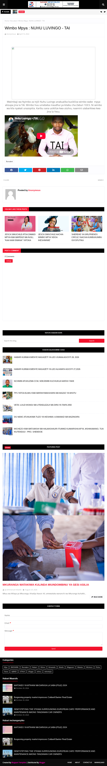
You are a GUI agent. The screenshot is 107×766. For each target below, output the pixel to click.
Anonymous (11, 34)
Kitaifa (61, 667)
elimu (39, 671)
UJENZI (13, 671)
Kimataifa (52, 667)
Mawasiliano (99, 762)
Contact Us (87, 762)
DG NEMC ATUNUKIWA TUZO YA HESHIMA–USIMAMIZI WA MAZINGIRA (46, 417)
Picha (98, 667)
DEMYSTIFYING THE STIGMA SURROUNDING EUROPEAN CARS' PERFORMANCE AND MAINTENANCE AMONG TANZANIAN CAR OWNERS (54, 710)
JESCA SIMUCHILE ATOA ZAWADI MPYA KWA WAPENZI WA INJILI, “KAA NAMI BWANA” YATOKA (20, 237)
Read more (98, 597)
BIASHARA (14, 667)
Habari (34, 667)
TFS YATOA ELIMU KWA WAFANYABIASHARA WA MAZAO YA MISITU (45, 393)
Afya (5, 667)
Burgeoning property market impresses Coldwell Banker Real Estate (43, 697)
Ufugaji (30, 671)
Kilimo (43, 667)
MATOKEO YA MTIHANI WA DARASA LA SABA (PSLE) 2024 (40, 685)
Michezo (89, 667)
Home (7, 21)
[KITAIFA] (53, 517)
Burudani (13, 21)
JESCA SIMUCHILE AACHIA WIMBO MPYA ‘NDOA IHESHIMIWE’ (50, 237)
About (77, 762)
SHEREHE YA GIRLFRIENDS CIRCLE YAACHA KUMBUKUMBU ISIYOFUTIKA (87, 237)
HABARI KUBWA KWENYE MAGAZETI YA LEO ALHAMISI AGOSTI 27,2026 (47, 369)
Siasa (6, 671)
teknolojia (48, 671)
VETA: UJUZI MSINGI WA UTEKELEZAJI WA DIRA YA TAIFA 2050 (43, 405)
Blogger (42, 762)
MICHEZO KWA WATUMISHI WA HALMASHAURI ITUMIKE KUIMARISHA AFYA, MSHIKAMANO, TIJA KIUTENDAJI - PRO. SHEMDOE (58, 430)
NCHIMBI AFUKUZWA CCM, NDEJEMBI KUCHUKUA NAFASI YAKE (44, 381)
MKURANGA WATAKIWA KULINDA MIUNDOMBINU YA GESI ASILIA (46, 584)
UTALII (22, 671)
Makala (80, 667)
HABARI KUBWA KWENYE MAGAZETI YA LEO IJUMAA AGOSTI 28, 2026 (46, 357)
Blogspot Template (18, 762)
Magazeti (70, 667)
